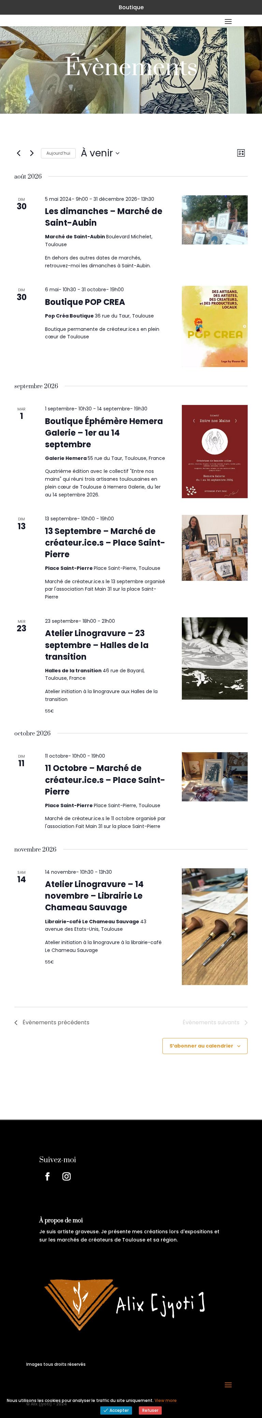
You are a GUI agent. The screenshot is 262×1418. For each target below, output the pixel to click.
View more (166, 1400)
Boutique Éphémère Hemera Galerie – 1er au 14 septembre (104, 433)
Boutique (131, 7)
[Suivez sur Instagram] (66, 1176)
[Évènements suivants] (32, 153)
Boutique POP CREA (85, 302)
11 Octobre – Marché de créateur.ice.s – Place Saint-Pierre (105, 779)
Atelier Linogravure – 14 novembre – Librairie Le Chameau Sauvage (94, 896)
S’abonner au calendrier (201, 1045)
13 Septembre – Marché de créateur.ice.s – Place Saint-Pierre (105, 542)
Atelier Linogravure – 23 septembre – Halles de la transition (97, 645)
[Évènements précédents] (18, 153)
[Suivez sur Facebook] (47, 1176)
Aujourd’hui (58, 153)
